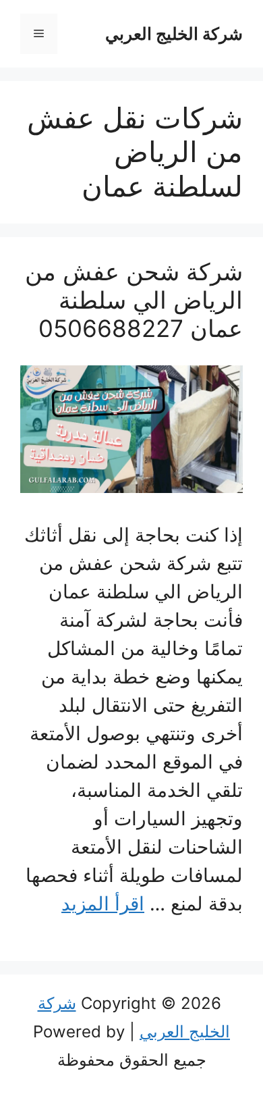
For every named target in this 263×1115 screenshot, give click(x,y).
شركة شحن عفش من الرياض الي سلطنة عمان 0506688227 (134, 299)
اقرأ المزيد (102, 903)
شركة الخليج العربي (174, 34)
